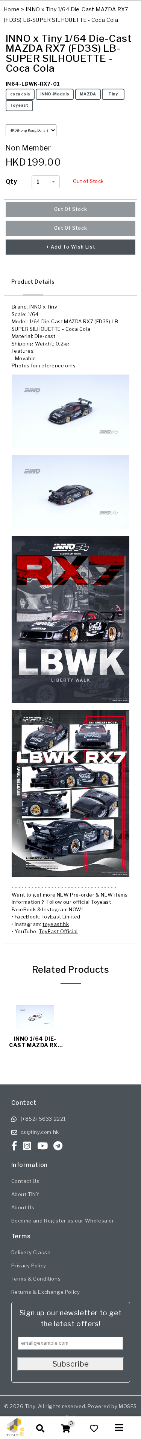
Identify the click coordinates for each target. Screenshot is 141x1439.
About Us (23, 1207)
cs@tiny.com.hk (40, 1132)
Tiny (113, 94)
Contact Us (25, 1181)
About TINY (25, 1194)
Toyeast (19, 105)
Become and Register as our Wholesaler (62, 1221)
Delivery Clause (31, 1252)
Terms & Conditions (36, 1279)
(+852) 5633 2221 (43, 1119)
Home (12, 9)
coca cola (20, 94)
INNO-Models (54, 94)
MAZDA (88, 94)
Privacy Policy (28, 1265)
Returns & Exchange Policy (45, 1292)
